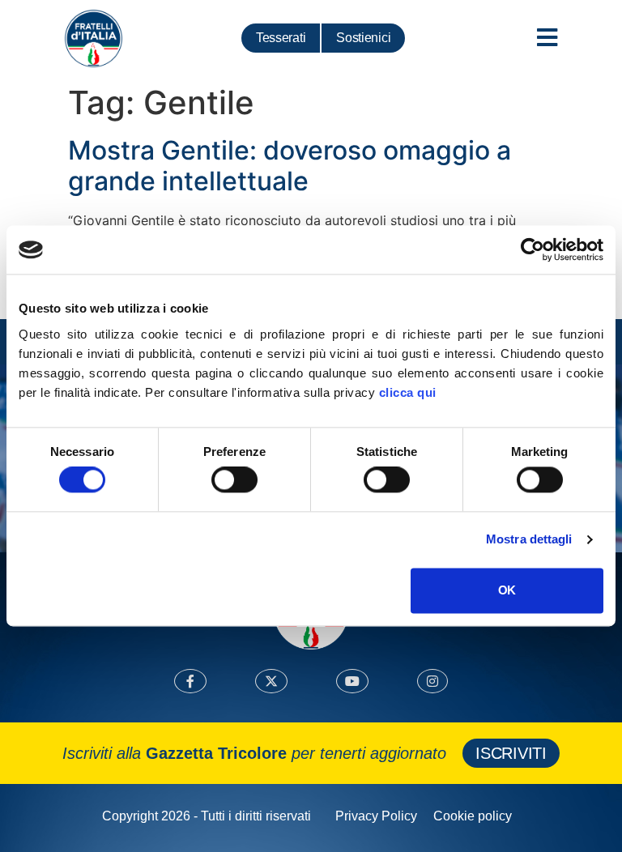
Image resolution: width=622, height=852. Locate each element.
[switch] (234, 480)
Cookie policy (472, 816)
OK (506, 590)
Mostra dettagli (529, 540)
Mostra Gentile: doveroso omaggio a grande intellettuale (289, 165)
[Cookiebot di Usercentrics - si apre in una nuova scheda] (532, 249)
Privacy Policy (376, 816)
